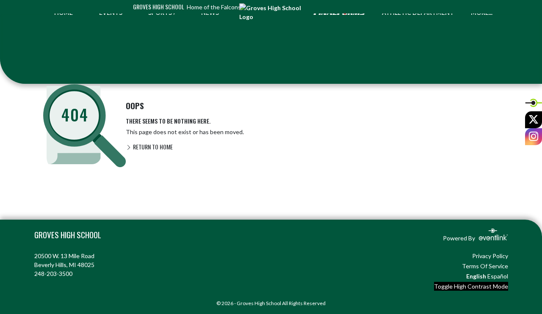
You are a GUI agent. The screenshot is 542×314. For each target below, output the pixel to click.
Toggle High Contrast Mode (471, 286)
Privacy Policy (490, 255)
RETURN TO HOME (152, 146)
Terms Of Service (485, 266)
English (476, 276)
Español (497, 276)
